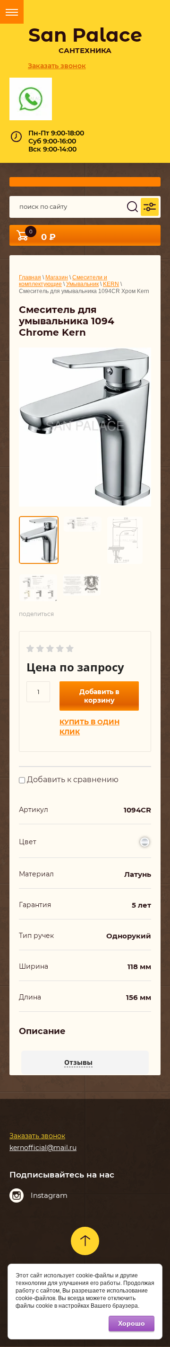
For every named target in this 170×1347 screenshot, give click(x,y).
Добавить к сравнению (72, 779)
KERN (111, 284)
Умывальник (82, 284)
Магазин (56, 277)
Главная (30, 277)
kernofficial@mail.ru (42, 1147)
